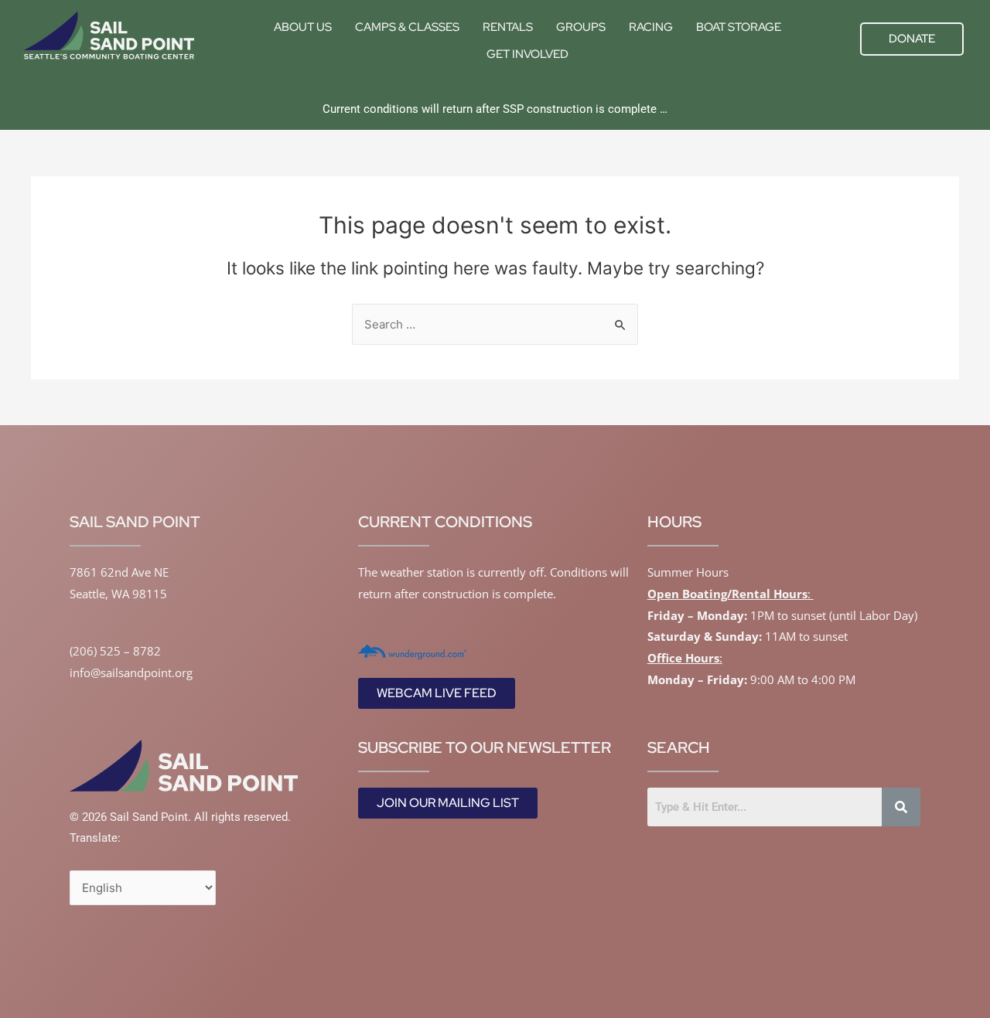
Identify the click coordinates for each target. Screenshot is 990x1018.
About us (303, 27)
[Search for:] (495, 324)
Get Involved (527, 54)
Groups (581, 27)
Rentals (508, 27)
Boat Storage (738, 27)
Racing (651, 27)
